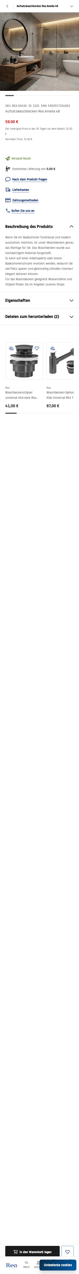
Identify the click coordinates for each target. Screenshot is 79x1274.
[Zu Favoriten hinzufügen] (36, 348)
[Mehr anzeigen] (72, 6)
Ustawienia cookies (58, 1265)
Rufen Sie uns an (22, 211)
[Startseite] (11, 1265)
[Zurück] (7, 6)
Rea (7, 387)
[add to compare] (11, 348)
